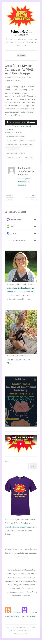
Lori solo (18, 132)
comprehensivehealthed (15, 136)
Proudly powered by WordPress (21, 627)
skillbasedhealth (12, 149)
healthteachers (26, 145)
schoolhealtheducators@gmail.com (19, 527)
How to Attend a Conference (10, 198)
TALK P (13, 613)
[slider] (33, 122)
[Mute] (27, 122)
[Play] (8, 122)
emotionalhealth (12, 140)
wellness (28, 157)
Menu (22, 55)
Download (9, 129)
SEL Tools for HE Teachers (31, 198)
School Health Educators (21, 33)
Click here (20, 530)
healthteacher (11, 145)
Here (24, 355)
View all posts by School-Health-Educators (25, 181)
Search (8, 461)
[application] (21, 122)
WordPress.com (21, 633)
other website (17, 295)
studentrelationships (14, 157)
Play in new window (21, 126)
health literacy (27, 140)
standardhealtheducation (15, 153)
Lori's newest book (21, 399)
